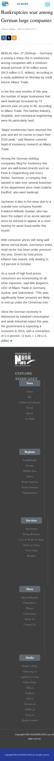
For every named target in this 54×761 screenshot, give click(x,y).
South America (30, 487)
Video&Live (29, 602)
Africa (29, 476)
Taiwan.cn (29, 704)
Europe (30, 465)
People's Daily (30, 666)
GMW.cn (30, 709)
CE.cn (29, 698)
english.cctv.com (30, 677)
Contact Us (30, 624)
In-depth (29, 418)
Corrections (29, 613)
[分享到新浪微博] (14, 37)
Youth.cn (30, 693)
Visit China (31, 550)
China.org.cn (30, 671)
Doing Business (31, 534)
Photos (29, 608)
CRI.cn (30, 687)
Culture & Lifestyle (29, 402)
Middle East (29, 471)
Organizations (29, 492)
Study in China (31, 545)
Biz (30, 397)
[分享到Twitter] (8, 37)
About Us (29, 619)
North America (30, 482)
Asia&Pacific (29, 460)
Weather (31, 556)
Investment (31, 528)
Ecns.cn (30, 715)
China (30, 391)
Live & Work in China (31, 539)
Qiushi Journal (30, 720)
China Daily (29, 682)
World (29, 407)
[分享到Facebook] (3, 37)
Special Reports (29, 597)
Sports (29, 413)
